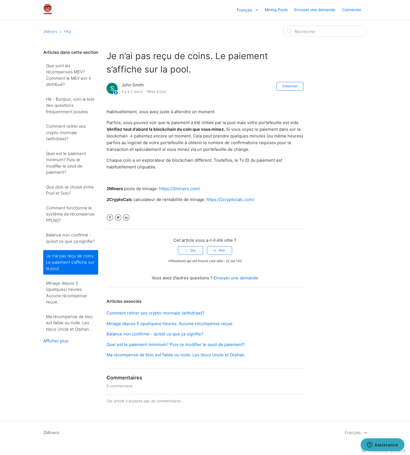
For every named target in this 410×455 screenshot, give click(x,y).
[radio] (190, 250)
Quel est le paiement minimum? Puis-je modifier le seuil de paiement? (66, 163)
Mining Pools (276, 9)
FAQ (67, 31)
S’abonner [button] (290, 86)
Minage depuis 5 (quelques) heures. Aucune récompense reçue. (66, 292)
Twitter (118, 217)
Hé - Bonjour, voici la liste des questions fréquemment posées (70, 105)
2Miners (50, 31)
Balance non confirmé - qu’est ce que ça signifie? (70, 238)
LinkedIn (126, 217)
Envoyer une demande (314, 9)
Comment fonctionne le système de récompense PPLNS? (70, 214)
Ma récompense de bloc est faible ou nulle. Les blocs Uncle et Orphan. (69, 323)
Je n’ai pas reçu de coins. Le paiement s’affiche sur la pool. (70, 262)
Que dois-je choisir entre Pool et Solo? (70, 190)
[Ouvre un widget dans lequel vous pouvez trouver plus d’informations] (382, 445)
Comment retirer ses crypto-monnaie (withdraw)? (66, 132)
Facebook (110, 217)
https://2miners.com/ (179, 188)
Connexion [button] (351, 9)
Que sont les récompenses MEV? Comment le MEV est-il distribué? (68, 75)
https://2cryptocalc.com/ (230, 199)
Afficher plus (55, 340)
